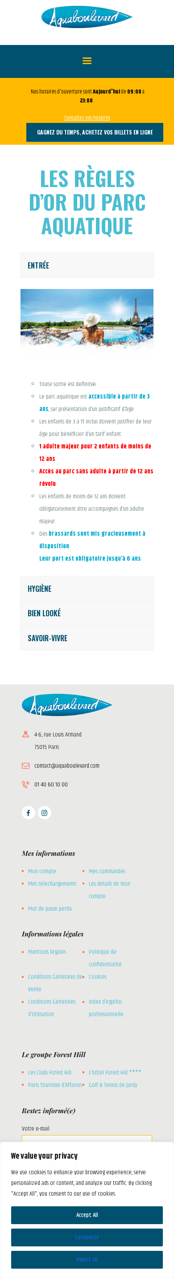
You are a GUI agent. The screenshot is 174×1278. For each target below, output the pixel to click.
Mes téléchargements (52, 884)
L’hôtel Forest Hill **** (115, 1073)
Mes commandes (107, 871)
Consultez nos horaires (87, 118)
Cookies (98, 977)
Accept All (87, 1215)
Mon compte (42, 871)
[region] (87, 1210)
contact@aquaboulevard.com (66, 766)
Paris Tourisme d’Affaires (55, 1085)
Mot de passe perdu (50, 909)
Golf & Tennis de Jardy (113, 1085)
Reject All (87, 1260)
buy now (29, 657)
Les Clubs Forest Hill (49, 1073)
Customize (87, 1237)
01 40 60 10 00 (51, 785)
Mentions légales (47, 952)
